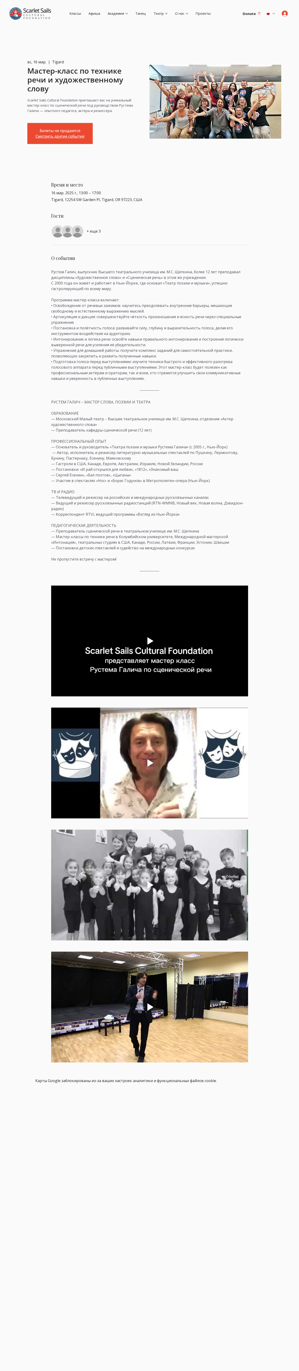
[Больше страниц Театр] (166, 13)
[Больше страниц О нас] (187, 13)
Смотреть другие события (60, 136)
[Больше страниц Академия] (126, 13)
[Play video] (149, 641)
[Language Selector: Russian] (270, 13)
